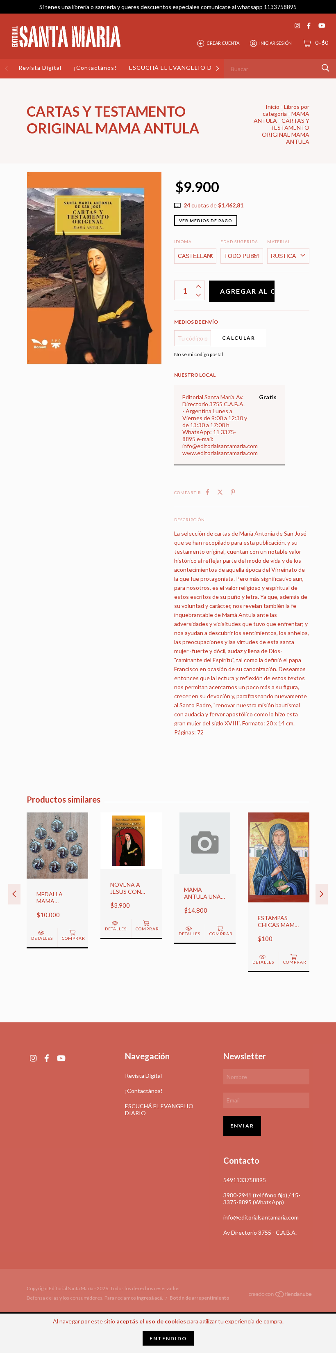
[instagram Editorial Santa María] (297, 25)
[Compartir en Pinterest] (232, 492)
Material (279, 241)
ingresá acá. (150, 1298)
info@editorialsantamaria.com (261, 1217)
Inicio (272, 106)
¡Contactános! (95, 67)
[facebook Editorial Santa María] (309, 25)
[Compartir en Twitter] (220, 492)
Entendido (168, 1338)
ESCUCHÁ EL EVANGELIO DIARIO (180, 67)
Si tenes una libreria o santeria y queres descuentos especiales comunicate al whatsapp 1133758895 (168, 6)
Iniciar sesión (275, 43)
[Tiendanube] (280, 1295)
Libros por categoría (286, 110)
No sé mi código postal (198, 354)
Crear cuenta (223, 43)
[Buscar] (325, 68)
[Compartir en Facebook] (207, 492)
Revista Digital (39, 67)
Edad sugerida (239, 241)
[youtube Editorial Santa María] (321, 25)
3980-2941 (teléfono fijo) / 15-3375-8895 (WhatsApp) (261, 1199)
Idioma (183, 241)
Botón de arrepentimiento (199, 1298)
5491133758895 (244, 1179)
